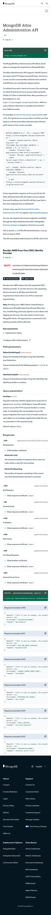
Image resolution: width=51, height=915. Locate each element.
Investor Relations (10, 792)
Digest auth (28, 279)
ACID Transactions (33, 876)
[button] (41, 766)
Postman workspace (11, 225)
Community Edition (10, 862)
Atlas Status (30, 799)
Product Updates (32, 806)
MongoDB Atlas (9, 849)
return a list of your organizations (29, 115)
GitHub (6, 812)
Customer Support (33, 812)
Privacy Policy (8, 806)
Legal (5, 799)
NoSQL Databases (33, 856)
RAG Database (32, 869)
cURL (5, 118)
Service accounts (12, 279)
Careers (6, 785)
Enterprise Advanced (11, 856)
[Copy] (45, 50)
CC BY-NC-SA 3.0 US (39, 238)
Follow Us (6, 833)
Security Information (11, 819)
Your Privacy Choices (38, 826)
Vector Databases (33, 849)
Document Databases (34, 862)
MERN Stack (31, 883)
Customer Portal (32, 792)
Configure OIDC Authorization (15, 340)
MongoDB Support (40, 213)
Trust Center (8, 826)
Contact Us (30, 785)
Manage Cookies (32, 819)
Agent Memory (31, 890)
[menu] (8, 40)
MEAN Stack (31, 897)
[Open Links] (47, 3)
